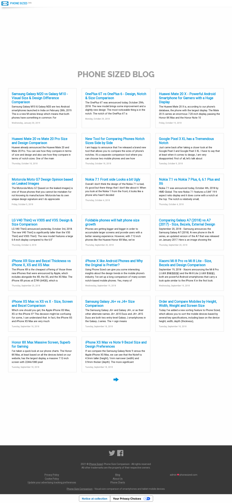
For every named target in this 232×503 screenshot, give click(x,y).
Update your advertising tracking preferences (52, 482)
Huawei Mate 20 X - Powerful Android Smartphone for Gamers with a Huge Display (187, 98)
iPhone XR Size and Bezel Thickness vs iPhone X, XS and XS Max (41, 263)
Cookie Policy (52, 478)
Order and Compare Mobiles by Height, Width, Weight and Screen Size (188, 303)
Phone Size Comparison (80, 489)
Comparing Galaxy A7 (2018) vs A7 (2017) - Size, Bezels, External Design (187, 222)
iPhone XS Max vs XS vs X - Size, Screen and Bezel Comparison (42, 303)
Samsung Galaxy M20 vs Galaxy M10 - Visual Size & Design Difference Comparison (40, 98)
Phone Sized (18, 3)
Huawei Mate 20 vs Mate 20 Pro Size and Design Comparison (39, 141)
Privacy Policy (51, 474)
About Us (118, 478)
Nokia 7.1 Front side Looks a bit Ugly (112, 179)
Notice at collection (94, 498)
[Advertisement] (116, 41)
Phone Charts (117, 482)
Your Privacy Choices (127, 498)
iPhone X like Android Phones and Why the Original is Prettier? (114, 263)
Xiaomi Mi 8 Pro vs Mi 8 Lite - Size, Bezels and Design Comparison (185, 263)
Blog (117, 474)
